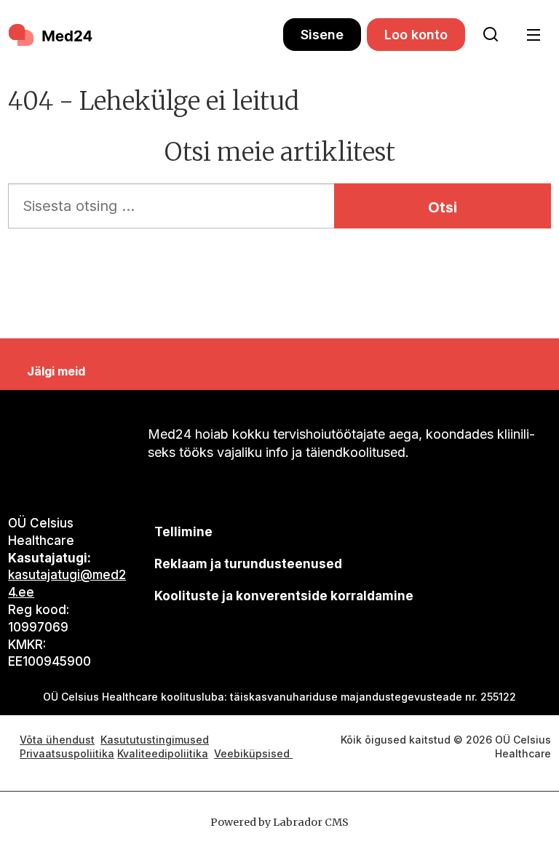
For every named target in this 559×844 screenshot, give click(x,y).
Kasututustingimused (154, 739)
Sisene (322, 34)
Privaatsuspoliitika (67, 753)
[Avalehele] (145, 35)
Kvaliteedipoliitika (162, 753)
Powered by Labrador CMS (279, 822)
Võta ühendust (57, 739)
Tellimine (183, 532)
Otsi (442, 207)
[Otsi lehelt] (490, 34)
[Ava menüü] (533, 35)
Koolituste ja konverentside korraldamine (283, 596)
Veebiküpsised (253, 753)
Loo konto (416, 34)
